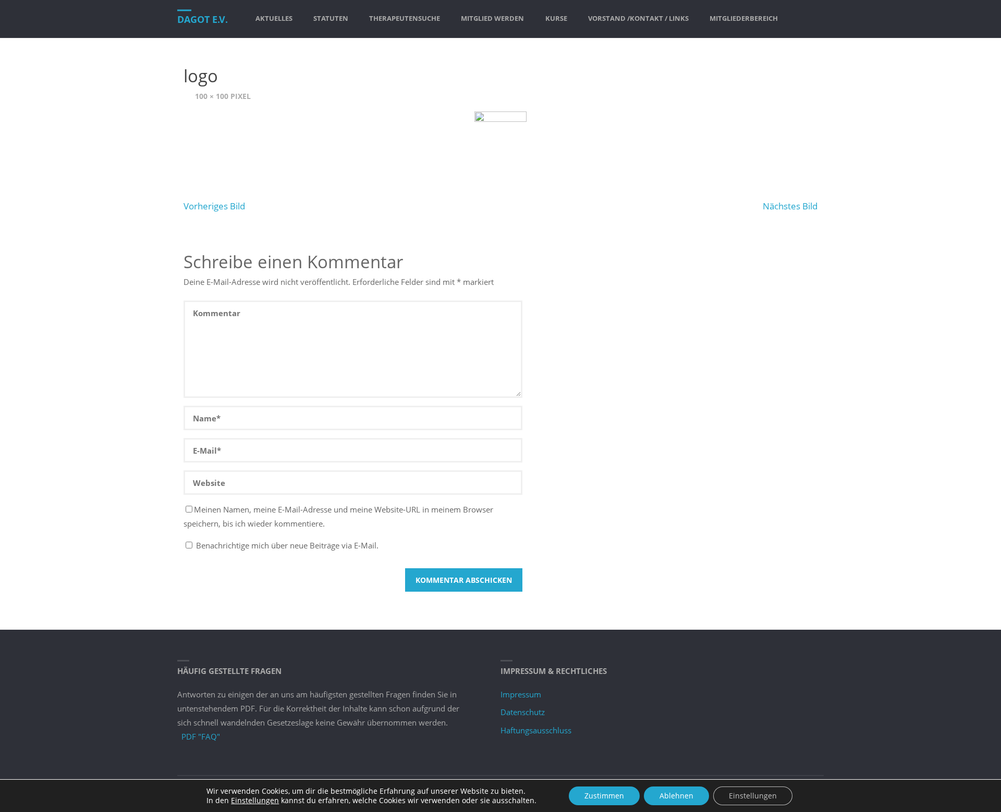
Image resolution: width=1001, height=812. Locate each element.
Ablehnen (676, 796)
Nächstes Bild (790, 206)
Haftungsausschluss (535, 730)
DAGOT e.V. (202, 19)
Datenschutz (522, 712)
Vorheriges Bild (214, 206)
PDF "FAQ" (200, 736)
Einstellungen (255, 800)
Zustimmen (604, 796)
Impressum (520, 694)
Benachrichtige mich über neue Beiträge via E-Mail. (287, 545)
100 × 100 (212, 96)
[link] (797, 19)
